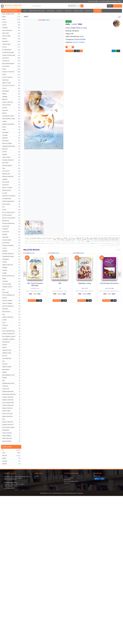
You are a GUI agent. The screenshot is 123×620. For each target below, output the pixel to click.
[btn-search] (81, 5)
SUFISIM (82, 39)
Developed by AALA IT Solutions (73, 493)
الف (60, 288)
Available (68, 21)
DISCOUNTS (97, 10)
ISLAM (76, 39)
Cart (35, 477)
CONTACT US (88, 10)
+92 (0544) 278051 (116, 1)
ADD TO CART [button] (69, 50)
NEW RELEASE (50, 10)
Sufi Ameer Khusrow (109, 283)
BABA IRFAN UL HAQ (79, 28)
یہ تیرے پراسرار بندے (35, 288)
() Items (118, 6)
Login (109, 6)
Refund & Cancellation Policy (71, 481)
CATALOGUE (59, 10)
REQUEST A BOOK (78, 10)
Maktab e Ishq (84, 283)
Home (65, 476)
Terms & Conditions (68, 477)
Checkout (36, 476)
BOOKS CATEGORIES (10, 11)
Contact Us (66, 483)
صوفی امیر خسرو (109, 288)
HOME (25, 10)
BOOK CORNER (79, 42)
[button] (75, 51)
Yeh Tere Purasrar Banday (35, 284)
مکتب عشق (85, 288)
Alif (59, 283)
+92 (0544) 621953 (104, 1)
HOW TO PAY (68, 10)
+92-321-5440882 (93, 1)
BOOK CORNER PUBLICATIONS (37, 10)
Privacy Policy (67, 479)
